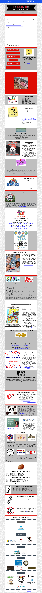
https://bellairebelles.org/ (31, 402)
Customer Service (25, 272)
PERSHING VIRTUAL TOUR (13, 56)
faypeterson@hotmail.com (23, 228)
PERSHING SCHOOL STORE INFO (13, 67)
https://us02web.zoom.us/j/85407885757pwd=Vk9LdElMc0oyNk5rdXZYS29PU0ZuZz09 (29, 119)
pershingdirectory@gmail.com (22, 206)
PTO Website (29, 591)
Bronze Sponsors (21, 572)
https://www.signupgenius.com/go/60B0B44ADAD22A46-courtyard (21, 223)
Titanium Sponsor (21, 521)
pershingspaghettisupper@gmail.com (21, 348)
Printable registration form (26, 400)
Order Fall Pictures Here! (28, 265)
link (26, 511)
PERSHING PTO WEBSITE (13, 49)
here (33, 59)
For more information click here (12, 428)
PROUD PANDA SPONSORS (21, 517)
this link (30, 327)
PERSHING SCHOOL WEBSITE (13, 53)
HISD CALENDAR (13, 60)
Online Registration (26, 401)
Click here (19, 204)
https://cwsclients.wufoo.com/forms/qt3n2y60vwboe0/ (21, 226)
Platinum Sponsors (21, 534)
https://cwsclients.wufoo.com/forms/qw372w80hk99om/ (21, 339)
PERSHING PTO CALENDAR (13, 63)
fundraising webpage (23, 413)
